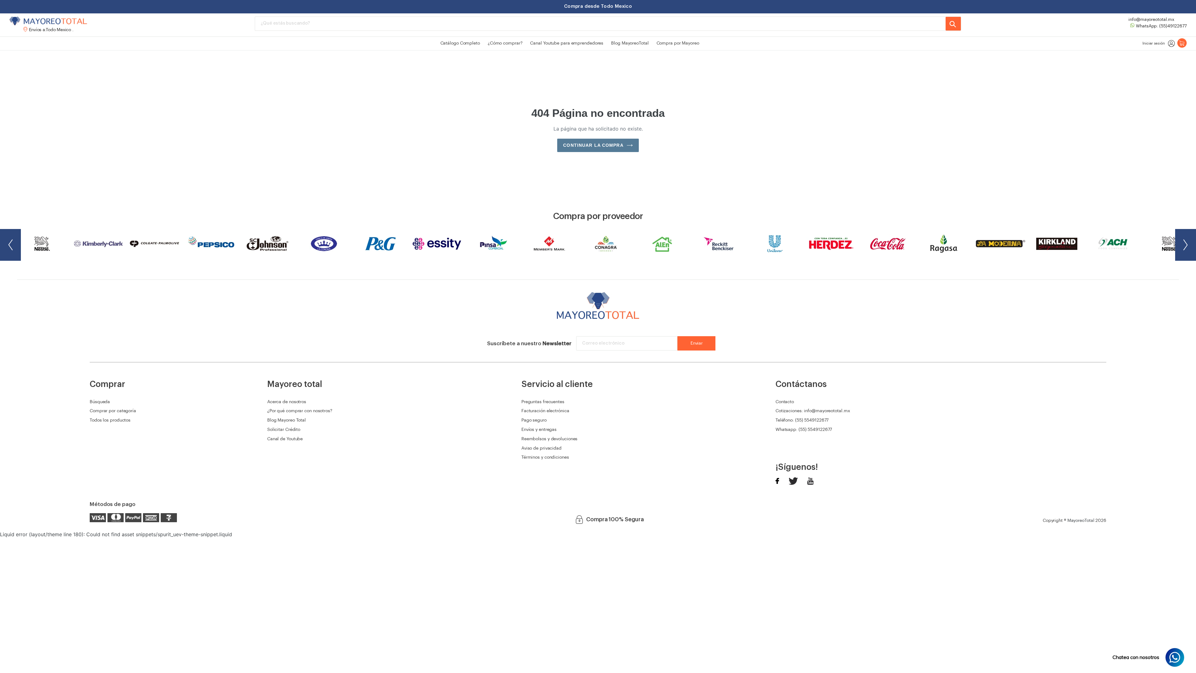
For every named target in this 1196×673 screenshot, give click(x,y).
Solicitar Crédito (283, 429)
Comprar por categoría (113, 411)
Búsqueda (100, 402)
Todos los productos (110, 420)
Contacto (785, 402)
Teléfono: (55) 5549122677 (802, 420)
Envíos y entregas (539, 429)
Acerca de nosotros (286, 402)
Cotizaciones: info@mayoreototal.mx (813, 411)
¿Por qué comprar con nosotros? (299, 411)
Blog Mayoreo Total (286, 420)
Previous (10, 245)
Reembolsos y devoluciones (549, 439)
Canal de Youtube (285, 439)
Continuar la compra (593, 145)
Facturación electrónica (545, 411)
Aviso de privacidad (541, 448)
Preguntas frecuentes (542, 402)
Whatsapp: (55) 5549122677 (804, 429)
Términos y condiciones (545, 457)
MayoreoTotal (1080, 520)
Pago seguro (534, 420)
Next (1185, 245)
